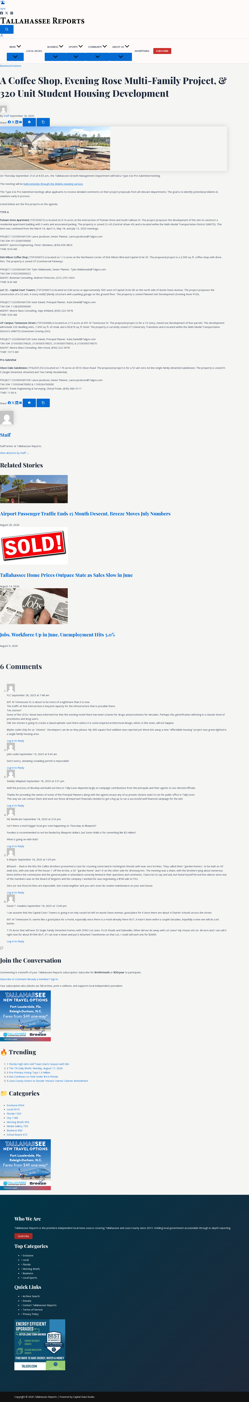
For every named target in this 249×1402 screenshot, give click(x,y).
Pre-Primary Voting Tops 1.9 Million (29, 1072)
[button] (19, 47)
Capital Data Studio (83, 1396)
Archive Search (31, 1296)
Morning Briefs (18, 1122)
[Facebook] (1, 13)
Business (52, 46)
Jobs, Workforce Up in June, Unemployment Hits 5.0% (57, 634)
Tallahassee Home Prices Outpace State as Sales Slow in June (66, 575)
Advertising (142, 50)
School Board (17, 1134)
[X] (6, 13)
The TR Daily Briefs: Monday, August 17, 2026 (36, 1068)
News (12, 46)
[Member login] (1, 36)
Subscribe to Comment (13, 979)
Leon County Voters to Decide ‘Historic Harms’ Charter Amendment (48, 1080)
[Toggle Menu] (15, 57)
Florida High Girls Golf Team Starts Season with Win (39, 1064)
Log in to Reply (15, 740)
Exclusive (16, 65)
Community (95, 46)
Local (13, 1109)
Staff (7, 115)
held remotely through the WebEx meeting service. (53, 183)
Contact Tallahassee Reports (40, 1305)
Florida (14, 1113)
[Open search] (7, 29)
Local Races (34, 50)
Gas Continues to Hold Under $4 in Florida (33, 1076)
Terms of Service (33, 1309)
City (12, 1117)
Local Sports (30, 1277)
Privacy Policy (31, 1314)
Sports (73, 46)
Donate (27, 1300)
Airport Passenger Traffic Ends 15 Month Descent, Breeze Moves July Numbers (85, 513)
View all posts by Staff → (14, 452)
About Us (118, 46)
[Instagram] (11, 13)
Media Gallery (17, 1126)
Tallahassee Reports (45, 1396)
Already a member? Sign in (42, 979)
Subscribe (162, 50)
